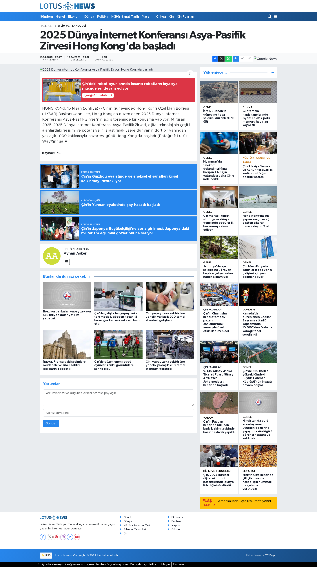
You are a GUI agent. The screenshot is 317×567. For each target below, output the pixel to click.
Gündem (46, 16)
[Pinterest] (56, 537)
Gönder (51, 423)
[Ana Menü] (274, 17)
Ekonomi (74, 16)
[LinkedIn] (70, 537)
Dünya (89, 16)
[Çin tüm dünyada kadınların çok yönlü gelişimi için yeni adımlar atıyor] (258, 247)
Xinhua (161, 16)
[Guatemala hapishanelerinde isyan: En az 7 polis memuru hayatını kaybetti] (258, 92)
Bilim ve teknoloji (72, 26)
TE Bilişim (271, 555)
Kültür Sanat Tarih (125, 16)
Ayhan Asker (75, 253)
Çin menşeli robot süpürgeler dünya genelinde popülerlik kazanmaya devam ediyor (218, 222)
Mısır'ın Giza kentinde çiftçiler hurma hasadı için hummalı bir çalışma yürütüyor (258, 482)
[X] (50, 537)
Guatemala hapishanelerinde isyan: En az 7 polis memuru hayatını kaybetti (256, 118)
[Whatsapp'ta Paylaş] (228, 59)
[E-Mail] (67, 262)
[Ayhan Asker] (52, 255)
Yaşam (147, 16)
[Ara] (270, 17)
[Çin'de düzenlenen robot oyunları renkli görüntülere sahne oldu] (118, 344)
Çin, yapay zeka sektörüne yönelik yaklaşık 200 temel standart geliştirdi (165, 317)
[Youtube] (77, 537)
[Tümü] (272, 72)
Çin (171, 16)
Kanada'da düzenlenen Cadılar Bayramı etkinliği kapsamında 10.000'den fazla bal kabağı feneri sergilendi (258, 324)
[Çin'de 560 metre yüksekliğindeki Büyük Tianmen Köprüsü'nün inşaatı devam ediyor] (258, 352)
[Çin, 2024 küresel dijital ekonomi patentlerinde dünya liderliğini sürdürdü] (219, 456)
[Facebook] (43, 537)
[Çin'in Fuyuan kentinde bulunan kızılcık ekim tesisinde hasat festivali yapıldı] (219, 403)
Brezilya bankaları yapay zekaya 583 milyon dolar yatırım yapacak (67, 315)
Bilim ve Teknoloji (135, 529)
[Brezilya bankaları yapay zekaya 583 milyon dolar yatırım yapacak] (67, 295)
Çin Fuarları (185, 16)
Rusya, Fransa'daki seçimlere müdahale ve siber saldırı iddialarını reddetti (64, 365)
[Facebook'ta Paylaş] (215, 59)
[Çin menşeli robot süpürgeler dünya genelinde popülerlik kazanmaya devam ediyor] (219, 197)
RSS (48, 555)
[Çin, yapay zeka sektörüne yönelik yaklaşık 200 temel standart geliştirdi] (170, 296)
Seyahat (249, 471)
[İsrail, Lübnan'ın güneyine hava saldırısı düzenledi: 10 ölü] (219, 92)
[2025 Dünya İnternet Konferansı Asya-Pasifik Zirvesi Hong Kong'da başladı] (118, 69)
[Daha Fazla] (236, 59)
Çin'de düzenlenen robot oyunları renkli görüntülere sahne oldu (114, 365)
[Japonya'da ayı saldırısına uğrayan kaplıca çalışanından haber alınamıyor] (219, 247)
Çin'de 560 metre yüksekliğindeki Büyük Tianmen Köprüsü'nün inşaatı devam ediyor (257, 378)
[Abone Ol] (265, 58)
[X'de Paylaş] (221, 59)
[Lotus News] (67, 6)
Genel (60, 16)
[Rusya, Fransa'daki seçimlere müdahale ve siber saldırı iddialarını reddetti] (67, 344)
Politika (102, 16)
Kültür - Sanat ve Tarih (137, 525)
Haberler (46, 26)
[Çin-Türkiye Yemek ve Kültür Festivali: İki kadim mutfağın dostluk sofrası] (258, 143)
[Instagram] (63, 537)
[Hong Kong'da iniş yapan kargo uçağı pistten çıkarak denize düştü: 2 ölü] (258, 197)
